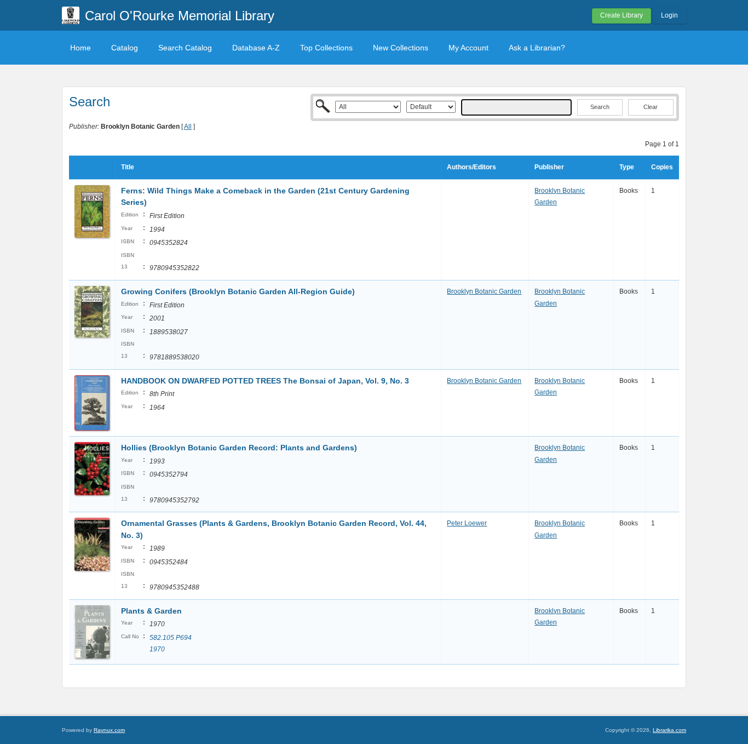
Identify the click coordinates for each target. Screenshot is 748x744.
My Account (468, 47)
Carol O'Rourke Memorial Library (179, 15)
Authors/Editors (471, 167)
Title (127, 167)
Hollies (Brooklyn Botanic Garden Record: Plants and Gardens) (239, 447)
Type (626, 167)
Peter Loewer (467, 523)
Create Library (621, 15)
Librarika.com (669, 730)
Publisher (549, 167)
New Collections (400, 47)
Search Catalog (185, 47)
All (188, 126)
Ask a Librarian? (537, 47)
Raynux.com (109, 730)
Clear (650, 107)
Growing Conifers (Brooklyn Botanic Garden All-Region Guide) (238, 291)
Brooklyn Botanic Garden (484, 291)
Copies (662, 167)
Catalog (124, 47)
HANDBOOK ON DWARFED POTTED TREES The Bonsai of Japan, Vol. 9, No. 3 (265, 380)
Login (669, 15)
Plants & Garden (152, 610)
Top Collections (326, 47)
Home (80, 47)
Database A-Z (256, 47)
